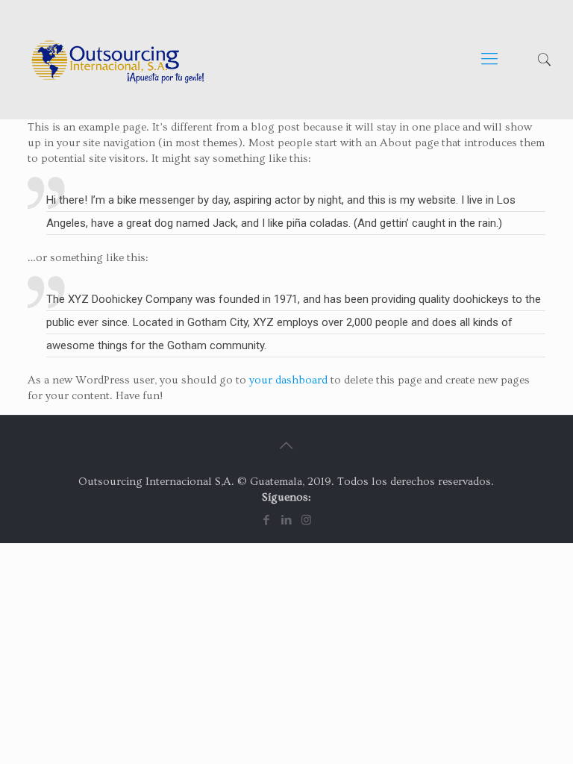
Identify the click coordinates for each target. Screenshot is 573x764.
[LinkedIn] (286, 520)
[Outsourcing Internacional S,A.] (118, 59)
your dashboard (288, 380)
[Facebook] (266, 520)
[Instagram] (306, 520)
